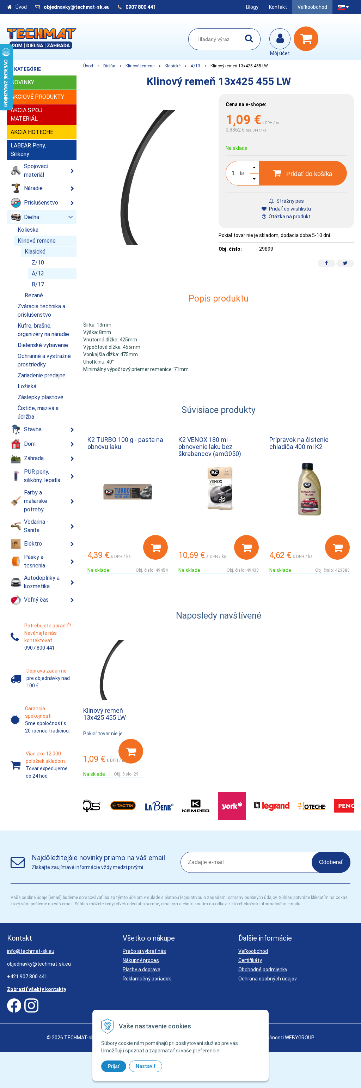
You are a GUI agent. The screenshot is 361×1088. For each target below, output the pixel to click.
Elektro (33, 543)
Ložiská (27, 386)
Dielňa (109, 65)
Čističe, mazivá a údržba (38, 412)
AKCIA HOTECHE (32, 132)
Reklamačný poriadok (147, 978)
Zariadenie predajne (42, 375)
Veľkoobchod (312, 7)
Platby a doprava (141, 969)
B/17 (38, 284)
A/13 (195, 65)
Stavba (33, 429)
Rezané (34, 295)
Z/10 (38, 262)
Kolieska (28, 229)
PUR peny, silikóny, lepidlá (42, 476)
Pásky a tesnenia (34, 561)
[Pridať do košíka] (155, 547)
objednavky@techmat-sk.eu (77, 7)
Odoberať (331, 862)
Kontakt (278, 7)
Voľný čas (36, 599)
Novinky (22, 82)
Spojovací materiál (36, 170)
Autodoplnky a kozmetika (42, 582)
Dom (30, 443)
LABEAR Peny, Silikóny (28, 149)
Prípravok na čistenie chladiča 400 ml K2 (299, 443)
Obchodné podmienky (262, 969)
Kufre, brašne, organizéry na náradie (43, 330)
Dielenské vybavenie (43, 345)
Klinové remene (140, 65)
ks (242, 173)
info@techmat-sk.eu (30, 951)
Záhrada (34, 458)
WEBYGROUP (299, 1037)
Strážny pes (289, 201)
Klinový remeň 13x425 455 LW (104, 714)
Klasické (172, 65)
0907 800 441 (141, 7)
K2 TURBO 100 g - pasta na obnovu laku (125, 443)
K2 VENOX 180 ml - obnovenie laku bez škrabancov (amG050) (209, 446)
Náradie (33, 188)
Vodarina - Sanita (36, 526)
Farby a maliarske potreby (35, 501)
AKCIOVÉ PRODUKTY (37, 96)
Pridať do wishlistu (289, 209)
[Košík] (308, 38)
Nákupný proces (141, 960)
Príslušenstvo (41, 202)
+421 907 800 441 (27, 976)
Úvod (21, 7)
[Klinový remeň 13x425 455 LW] (151, 177)
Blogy (252, 7)
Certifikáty (250, 960)
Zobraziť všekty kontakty (36, 989)
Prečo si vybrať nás (144, 951)
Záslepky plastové (40, 397)
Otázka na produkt (289, 216)
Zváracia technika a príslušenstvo (41, 310)
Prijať (114, 1066)
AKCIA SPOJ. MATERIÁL (27, 114)
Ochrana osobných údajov (267, 978)
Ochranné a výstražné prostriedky (44, 360)
